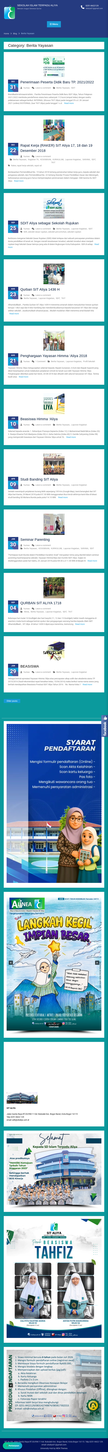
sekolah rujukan (74, 232)
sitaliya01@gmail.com (94, 8)
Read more (69, 103)
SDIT (73, 88)
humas (27, 88)
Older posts (12, 701)
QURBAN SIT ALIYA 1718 (40, 603)
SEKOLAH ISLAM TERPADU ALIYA (37, 5)
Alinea (26, 612)
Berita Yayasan (63, 88)
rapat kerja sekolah (25, 165)
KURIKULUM (58, 159)
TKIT (53, 162)
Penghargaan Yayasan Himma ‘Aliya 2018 (53, 356)
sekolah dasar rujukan (37, 232)
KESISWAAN (45, 159)
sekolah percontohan (57, 232)
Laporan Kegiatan (73, 159)
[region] (54, 1171)
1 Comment (40, 361)
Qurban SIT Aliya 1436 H (40, 289)
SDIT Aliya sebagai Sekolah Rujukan (49, 223)
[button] (54, 963)
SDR (25, 232)
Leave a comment (43, 88)
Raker (13, 165)
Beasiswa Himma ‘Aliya (39, 419)
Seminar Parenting (35, 539)
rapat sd (38, 165)
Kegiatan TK (33, 159)
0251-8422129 (92, 6)
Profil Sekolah (89, 361)
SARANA (86, 159)
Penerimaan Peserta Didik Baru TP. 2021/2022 (57, 82)
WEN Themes (62, 1448)
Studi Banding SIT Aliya (39, 479)
